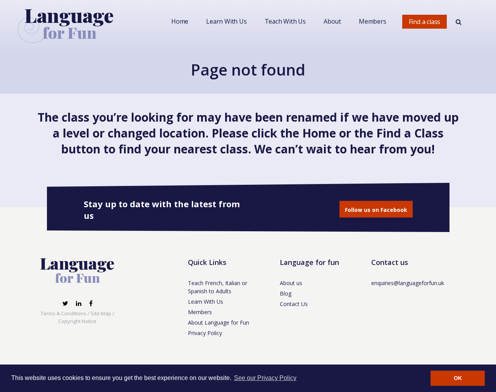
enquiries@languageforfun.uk (407, 283)
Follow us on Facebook (376, 209)
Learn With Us (226, 21)
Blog (285, 293)
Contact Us (294, 304)
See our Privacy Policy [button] (265, 378)
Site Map (101, 313)
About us (291, 283)
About (332, 21)
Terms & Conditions (63, 313)
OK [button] (458, 378)
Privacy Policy (205, 333)
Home (179, 21)
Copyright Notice (77, 321)
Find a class (425, 21)
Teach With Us (285, 21)
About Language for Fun (218, 322)
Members (372, 21)
